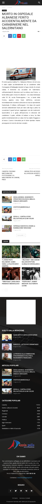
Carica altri (20, 235)
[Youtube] (32, 491)
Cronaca (9, 7)
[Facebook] (10, 491)
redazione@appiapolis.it (24, 478)
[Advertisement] (21, 53)
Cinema (4, 257)
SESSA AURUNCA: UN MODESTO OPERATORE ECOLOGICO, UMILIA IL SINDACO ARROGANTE (24, 199)
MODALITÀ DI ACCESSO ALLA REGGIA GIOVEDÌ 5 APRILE (32, 173)
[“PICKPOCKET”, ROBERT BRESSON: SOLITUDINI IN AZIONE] (31, 273)
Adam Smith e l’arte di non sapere (25, 335)
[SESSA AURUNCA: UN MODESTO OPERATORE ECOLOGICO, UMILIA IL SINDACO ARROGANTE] (7, 199)
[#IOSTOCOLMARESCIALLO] (7, 209)
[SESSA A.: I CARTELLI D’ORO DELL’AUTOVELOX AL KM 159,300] (7, 218)
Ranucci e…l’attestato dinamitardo (25, 344)
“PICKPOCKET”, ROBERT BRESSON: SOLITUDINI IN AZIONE (30, 284)
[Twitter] (16, 491)
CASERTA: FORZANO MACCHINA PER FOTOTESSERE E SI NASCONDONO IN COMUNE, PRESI (11, 175)
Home (3, 7)
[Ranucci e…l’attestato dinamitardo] (7, 346)
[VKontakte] (26, 491)
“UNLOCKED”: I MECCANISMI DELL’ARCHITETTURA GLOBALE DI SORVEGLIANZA (31, 262)
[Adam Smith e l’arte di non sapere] (7, 337)
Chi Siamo (15, 498)
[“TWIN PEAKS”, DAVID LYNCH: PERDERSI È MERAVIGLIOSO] (11, 273)
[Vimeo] (21, 491)
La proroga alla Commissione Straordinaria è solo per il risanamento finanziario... (24, 356)
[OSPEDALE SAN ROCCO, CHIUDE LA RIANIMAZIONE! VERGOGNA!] (7, 228)
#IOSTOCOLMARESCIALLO (21, 207)
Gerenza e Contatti (25, 498)
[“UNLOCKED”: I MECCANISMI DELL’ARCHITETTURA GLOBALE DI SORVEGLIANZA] (31, 252)
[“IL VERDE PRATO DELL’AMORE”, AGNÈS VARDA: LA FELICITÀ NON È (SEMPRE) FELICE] (11, 252)
